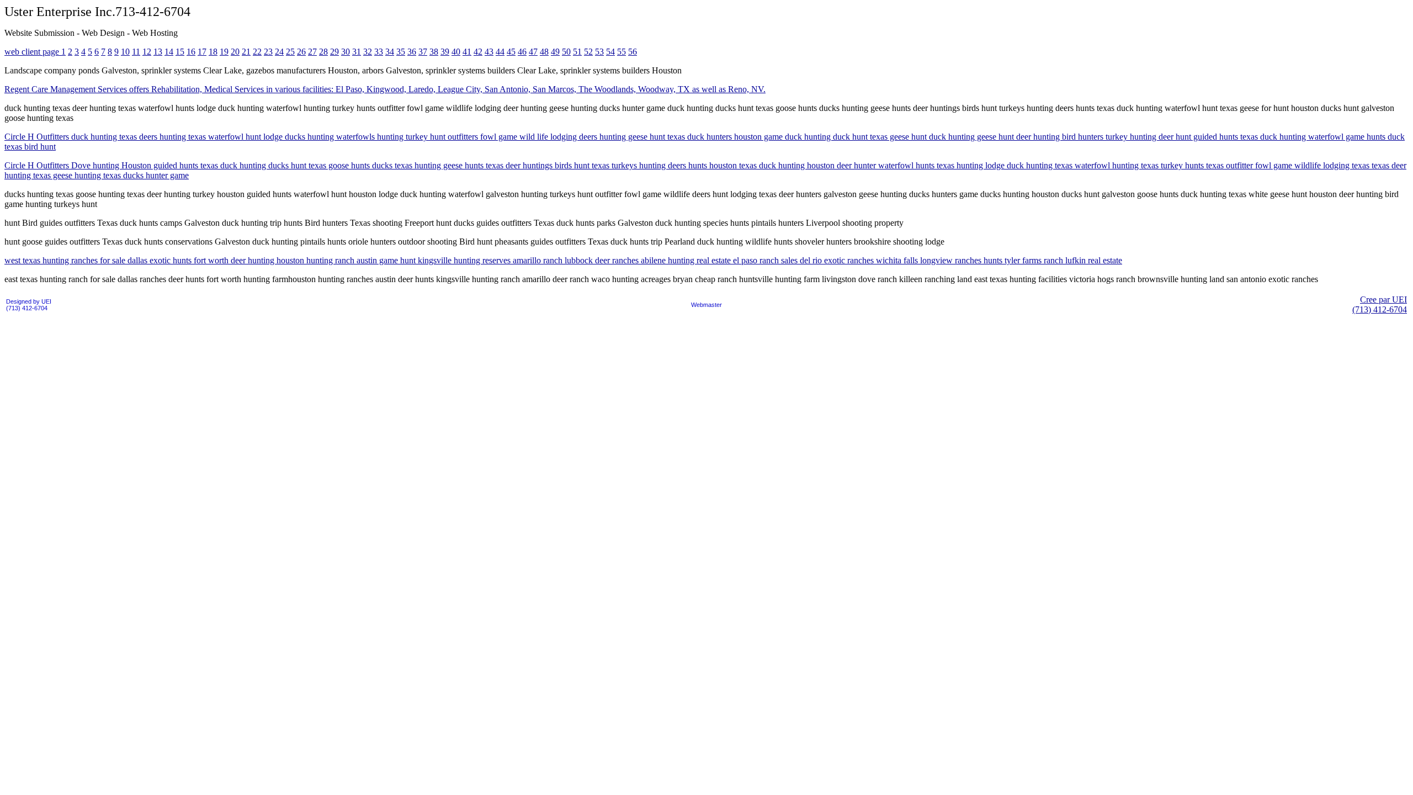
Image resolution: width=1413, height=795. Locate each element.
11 (136, 51)
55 (621, 51)
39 (444, 51)
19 (224, 51)
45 (511, 51)
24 (279, 51)
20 (235, 51)
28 (323, 51)
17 (202, 51)
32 (367, 51)
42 (478, 51)
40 (455, 51)
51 (577, 51)
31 (356, 51)
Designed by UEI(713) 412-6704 (28, 304)
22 (257, 51)
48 (544, 51)
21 (246, 51)
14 (168, 51)
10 (125, 51)
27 (312, 51)
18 (213, 51)
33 (378, 51)
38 (433, 51)
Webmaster (706, 304)
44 (500, 51)
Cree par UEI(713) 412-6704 (1379, 304)
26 (301, 51)
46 (522, 51)
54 (610, 51)
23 (268, 51)
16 (191, 51)
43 (489, 51)
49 (555, 51)
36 (411, 51)
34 (389, 51)
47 (533, 51)
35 (400, 51)
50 (566, 51)
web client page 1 (35, 51)
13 (157, 51)
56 (632, 51)
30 (345, 51)
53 (599, 51)
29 (334, 51)
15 (180, 51)
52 (588, 51)
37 (422, 51)
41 (467, 51)
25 (290, 51)
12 (146, 51)
